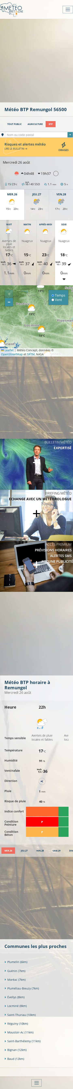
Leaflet (9, 350)
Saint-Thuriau (21, 1015)
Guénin (16, 971)
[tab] (8, 850)
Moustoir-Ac (20, 1032)
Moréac (16, 980)
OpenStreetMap (12, 354)
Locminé (17, 1006)
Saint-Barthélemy (24, 1041)
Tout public (14, 124)
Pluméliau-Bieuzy (23, 988)
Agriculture (35, 124)
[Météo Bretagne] (11, 9)
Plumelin (17, 962)
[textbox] (39, 135)
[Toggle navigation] (68, 9)
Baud (15, 1059)
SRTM (31, 354)
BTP (51, 124)
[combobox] (39, 135)
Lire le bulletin (14, 148)
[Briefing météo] (36, 515)
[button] (42, 331)
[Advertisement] (36, 60)
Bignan (17, 1050)
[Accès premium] (36, 566)
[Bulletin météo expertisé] (36, 464)
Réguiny (17, 1024)
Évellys (16, 997)
